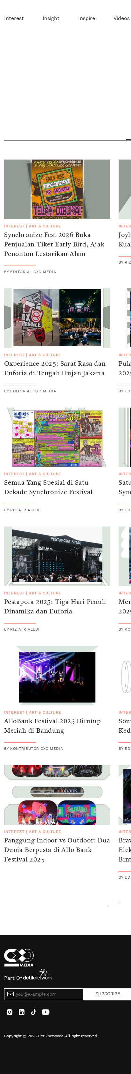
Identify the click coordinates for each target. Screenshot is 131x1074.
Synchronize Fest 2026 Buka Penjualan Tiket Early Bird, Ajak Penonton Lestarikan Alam (54, 245)
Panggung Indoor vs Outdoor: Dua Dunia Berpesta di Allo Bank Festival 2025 (57, 850)
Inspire (86, 18)
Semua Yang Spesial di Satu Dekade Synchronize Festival (48, 488)
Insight (51, 18)
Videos (122, 18)
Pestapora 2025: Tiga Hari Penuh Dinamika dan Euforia (55, 607)
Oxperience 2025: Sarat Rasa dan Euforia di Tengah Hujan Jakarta (55, 369)
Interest (14, 18)
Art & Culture (45, 226)
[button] (114, 905)
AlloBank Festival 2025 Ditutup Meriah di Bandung (52, 726)
